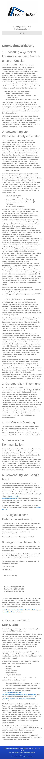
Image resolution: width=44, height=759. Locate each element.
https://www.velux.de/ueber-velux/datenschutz (19, 699)
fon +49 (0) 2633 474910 (22, 27)
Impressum (29, 756)
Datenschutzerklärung (18, 756)
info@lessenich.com (22, 29)
